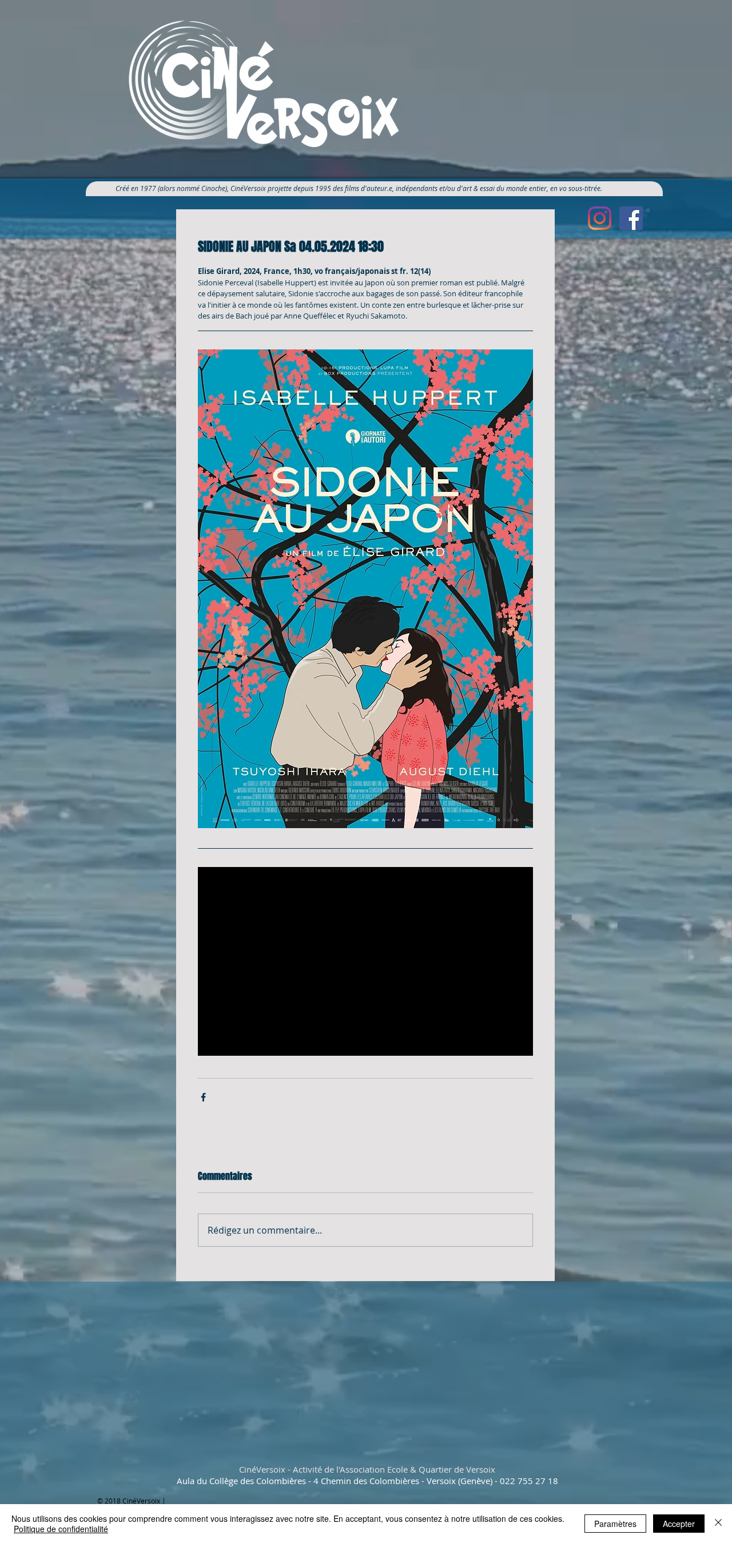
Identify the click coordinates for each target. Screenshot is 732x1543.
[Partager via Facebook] (203, 1097)
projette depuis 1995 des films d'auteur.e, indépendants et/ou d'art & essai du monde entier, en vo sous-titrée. (439, 188)
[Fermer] (718, 1523)
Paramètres (615, 1523)
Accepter (679, 1523)
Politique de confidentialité (61, 1528)
